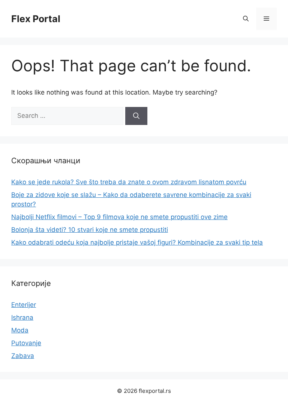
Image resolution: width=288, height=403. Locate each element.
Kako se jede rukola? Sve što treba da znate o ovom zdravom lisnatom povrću (128, 182)
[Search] (136, 116)
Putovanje (26, 343)
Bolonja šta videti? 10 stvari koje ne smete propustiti (89, 229)
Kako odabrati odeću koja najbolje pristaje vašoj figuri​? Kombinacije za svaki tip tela (137, 242)
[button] (246, 19)
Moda (19, 330)
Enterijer (23, 304)
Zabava (22, 355)
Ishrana (22, 317)
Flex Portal (35, 18)
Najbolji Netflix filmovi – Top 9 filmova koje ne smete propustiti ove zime (119, 217)
